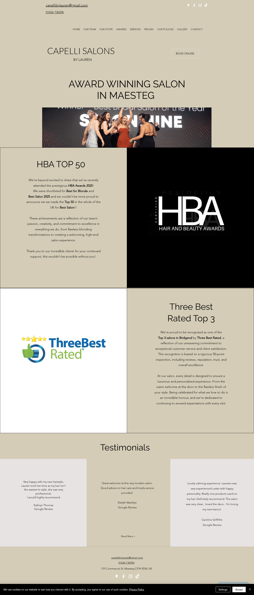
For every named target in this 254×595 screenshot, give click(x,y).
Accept (239, 589)
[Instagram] (200, 5)
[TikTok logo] (206, 5)
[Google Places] (188, 5)
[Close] (250, 589)
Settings (223, 589)
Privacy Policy (136, 589)
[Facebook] (194, 5)
